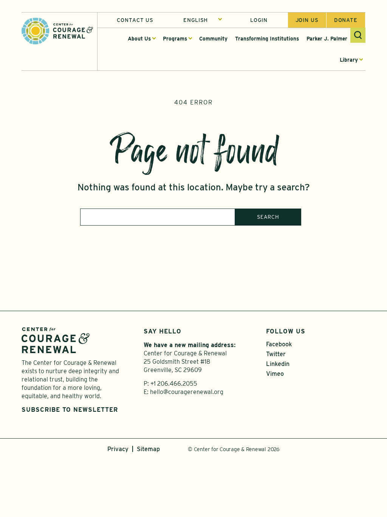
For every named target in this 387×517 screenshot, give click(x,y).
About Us (139, 39)
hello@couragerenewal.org (186, 392)
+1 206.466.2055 (173, 383)
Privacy (117, 449)
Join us (307, 20)
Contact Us (135, 20)
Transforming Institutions (267, 39)
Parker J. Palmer (327, 39)
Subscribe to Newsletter (70, 409)
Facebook (279, 344)
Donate (346, 20)
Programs (175, 39)
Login (258, 20)
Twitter (276, 354)
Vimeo (275, 373)
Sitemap (148, 449)
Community (213, 39)
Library (349, 60)
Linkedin (277, 364)
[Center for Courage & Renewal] (57, 30)
